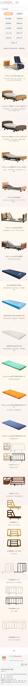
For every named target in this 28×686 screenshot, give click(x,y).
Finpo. (2, 683)
